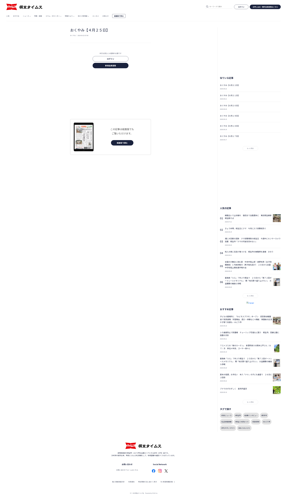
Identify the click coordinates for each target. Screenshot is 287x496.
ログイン (110, 58)
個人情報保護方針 (118, 482)
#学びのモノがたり (228, 428)
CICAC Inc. (155, 493)
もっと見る (250, 148)
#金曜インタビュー (251, 415)
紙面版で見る (119, 16)
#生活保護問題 (226, 422)
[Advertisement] (110, 94)
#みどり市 (266, 422)
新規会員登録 (110, 65)
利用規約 (131, 482)
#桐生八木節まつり (242, 422)
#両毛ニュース (226, 415)
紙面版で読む (122, 142)
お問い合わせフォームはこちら (127, 470)
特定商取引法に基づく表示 (147, 482)
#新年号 (264, 415)
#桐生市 (238, 415)
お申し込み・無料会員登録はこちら (265, 7)
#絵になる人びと (244, 428)
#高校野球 (255, 422)
